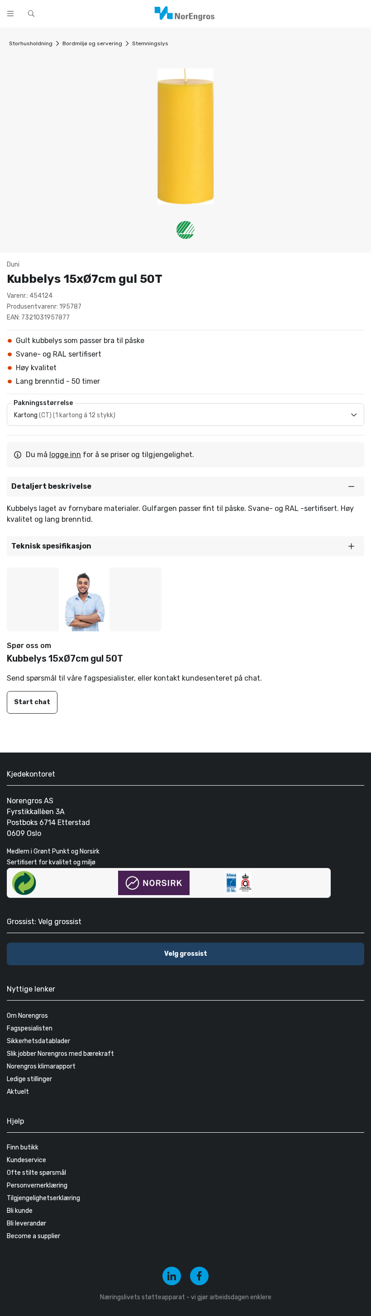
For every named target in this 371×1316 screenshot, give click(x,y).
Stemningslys (150, 43)
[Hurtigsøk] (31, 13)
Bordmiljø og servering (92, 43)
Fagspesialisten (29, 1028)
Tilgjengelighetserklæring (43, 1198)
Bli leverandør (26, 1223)
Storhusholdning (30, 43)
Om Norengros (27, 1016)
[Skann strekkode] (259, 12)
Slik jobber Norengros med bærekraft (60, 1054)
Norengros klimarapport (41, 1066)
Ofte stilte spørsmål (36, 1173)
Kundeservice (26, 1160)
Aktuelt (18, 1092)
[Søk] (236, 12)
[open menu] (10, 13)
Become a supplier (33, 1236)
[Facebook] (199, 1276)
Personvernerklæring (37, 1185)
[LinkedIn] (171, 1276)
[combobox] (135, 12)
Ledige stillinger (29, 1079)
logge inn (65, 454)
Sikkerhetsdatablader (38, 1041)
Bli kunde (20, 1211)
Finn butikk (22, 1147)
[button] (185, 486)
